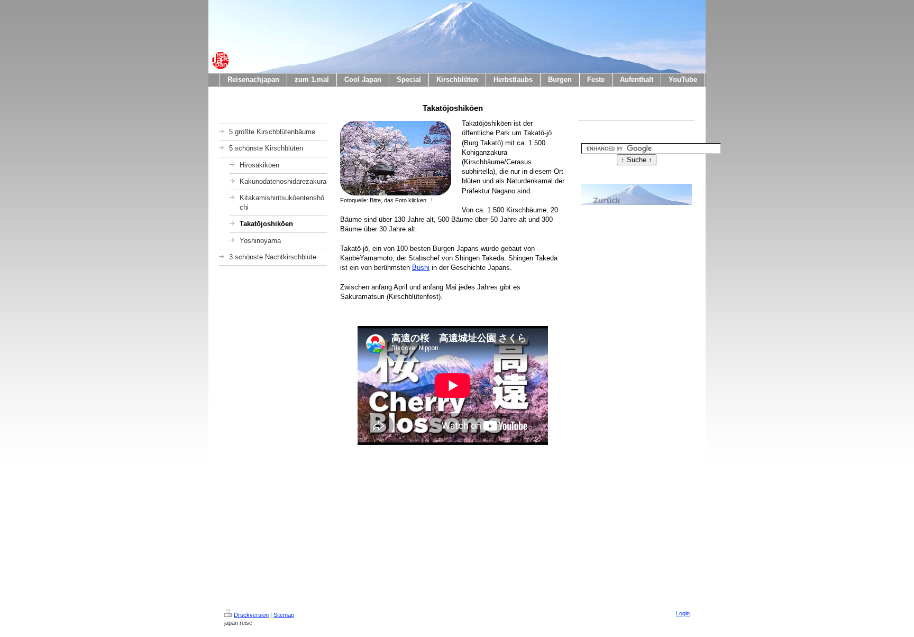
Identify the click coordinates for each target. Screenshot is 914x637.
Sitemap (283, 615)
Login (683, 613)
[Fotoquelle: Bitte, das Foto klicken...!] (395, 158)
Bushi (420, 267)
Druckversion (251, 615)
